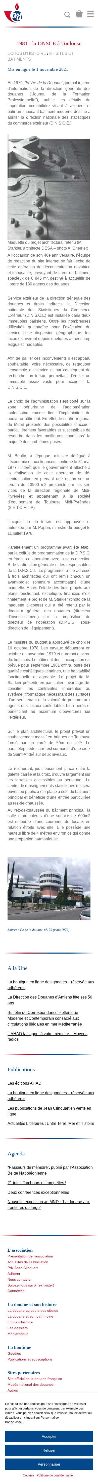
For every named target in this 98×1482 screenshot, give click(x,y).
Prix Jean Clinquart (23, 1268)
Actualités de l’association (28, 1262)
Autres (13, 1390)
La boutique (19, 1347)
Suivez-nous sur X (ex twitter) (31, 1285)
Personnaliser (49, 1464)
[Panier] (79, 14)
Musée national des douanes (31, 1384)
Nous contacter (20, 1279)
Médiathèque (18, 1334)
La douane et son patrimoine (30, 1316)
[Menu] (90, 14)
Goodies (14, 1353)
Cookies (28, 1475)
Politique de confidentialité (55, 1475)
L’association (20, 1250)
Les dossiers (18, 1328)
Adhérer (14, 1274)
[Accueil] (13, 12)
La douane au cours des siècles (33, 1310)
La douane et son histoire (32, 1304)
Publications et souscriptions (30, 1359)
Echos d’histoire (27, 53)
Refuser (49, 1450)
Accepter (49, 1436)
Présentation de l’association (30, 1256)
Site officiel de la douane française (35, 1379)
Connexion (16, 1291)
